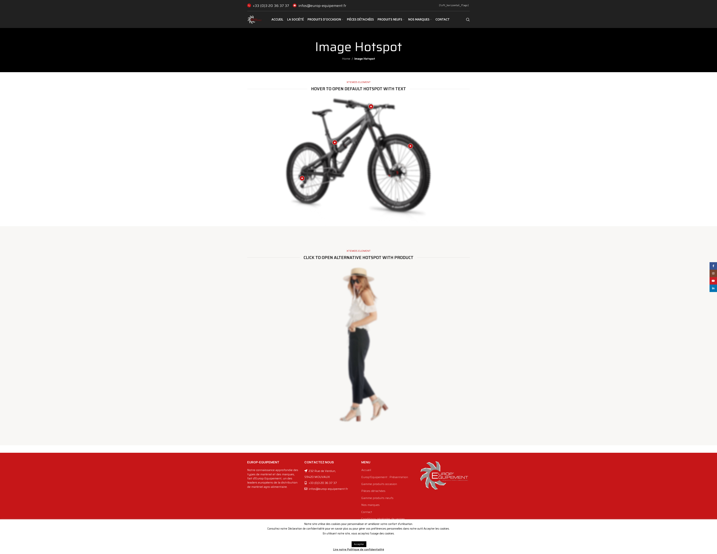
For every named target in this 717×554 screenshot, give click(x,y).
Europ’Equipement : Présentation (384, 477)
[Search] (468, 19)
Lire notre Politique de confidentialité (358, 549)
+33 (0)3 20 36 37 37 (271, 6)
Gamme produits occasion (379, 484)
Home (346, 58)
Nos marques (370, 505)
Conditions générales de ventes (383, 519)
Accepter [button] (359, 544)
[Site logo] (254, 19)
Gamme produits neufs (377, 498)
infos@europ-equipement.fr (322, 6)
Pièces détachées (373, 491)
